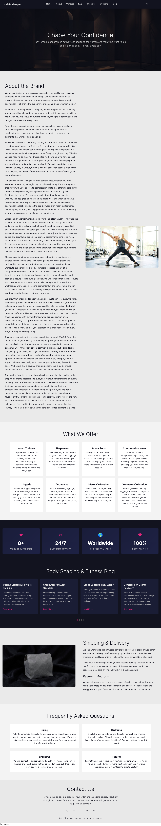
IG (147, 4)
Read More (7, 609)
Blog (115, 4)
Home (49, 4)
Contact (70, 4)
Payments (103, 4)
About (59, 4)
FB (152, 4)
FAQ (80, 4)
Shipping (90, 4)
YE (87, 810)
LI (156, 4)
